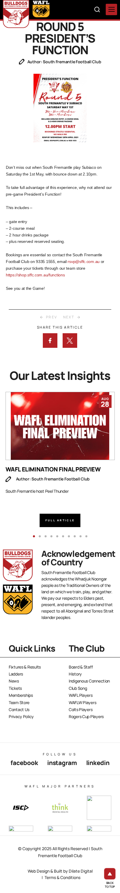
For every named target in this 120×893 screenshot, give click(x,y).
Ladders (16, 674)
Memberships (21, 695)
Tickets (15, 688)
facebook (24, 763)
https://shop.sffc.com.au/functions (35, 275)
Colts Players (80, 709)
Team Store (19, 702)
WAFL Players (81, 695)
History (75, 674)
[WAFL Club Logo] (16, 14)
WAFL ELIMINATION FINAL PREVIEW (53, 469)
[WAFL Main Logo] (41, 8)
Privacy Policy (21, 716)
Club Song (78, 688)
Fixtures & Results (25, 667)
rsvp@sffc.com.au (84, 261)
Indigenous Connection (89, 681)
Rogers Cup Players (86, 716)
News (14, 681)
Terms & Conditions (62, 877)
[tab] (34, 536)
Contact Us (19, 709)
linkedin (98, 763)
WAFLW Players (82, 702)
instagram (62, 763)
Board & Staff (81, 667)
